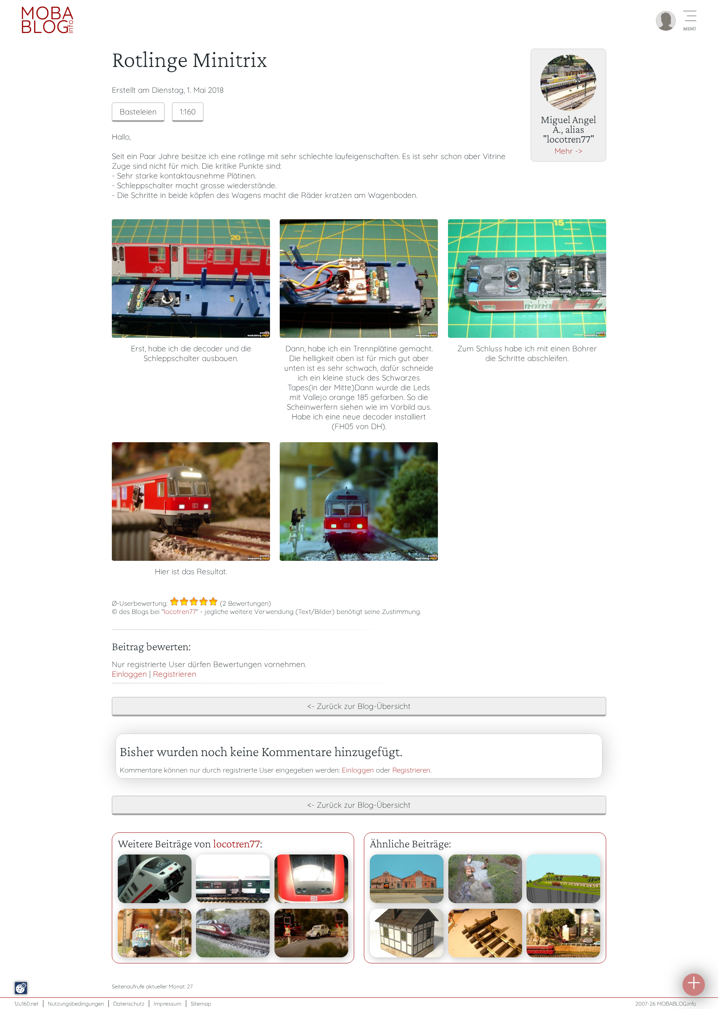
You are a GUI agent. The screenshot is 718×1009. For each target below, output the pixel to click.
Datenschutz (128, 1003)
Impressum (167, 1003)
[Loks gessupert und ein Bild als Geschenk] (311, 933)
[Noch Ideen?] (563, 878)
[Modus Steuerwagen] (311, 878)
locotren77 (180, 611)
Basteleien (138, 111)
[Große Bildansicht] (191, 335)
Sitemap (201, 1003)
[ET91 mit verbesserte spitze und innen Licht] (154, 933)
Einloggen (129, 674)
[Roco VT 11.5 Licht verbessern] (233, 933)
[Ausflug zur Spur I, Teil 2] (485, 933)
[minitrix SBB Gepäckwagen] (233, 878)
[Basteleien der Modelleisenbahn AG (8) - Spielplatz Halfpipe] (485, 878)
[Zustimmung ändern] (21, 988)
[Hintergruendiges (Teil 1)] (407, 878)
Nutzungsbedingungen (76, 1003)
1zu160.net (26, 1003)
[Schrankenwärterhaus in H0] (407, 933)
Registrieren (174, 674)
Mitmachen (693, 984)
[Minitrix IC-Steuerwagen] (154, 878)
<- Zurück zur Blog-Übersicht (359, 706)
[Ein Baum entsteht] (563, 933)
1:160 (188, 111)
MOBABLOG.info (676, 1003)
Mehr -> (568, 151)
